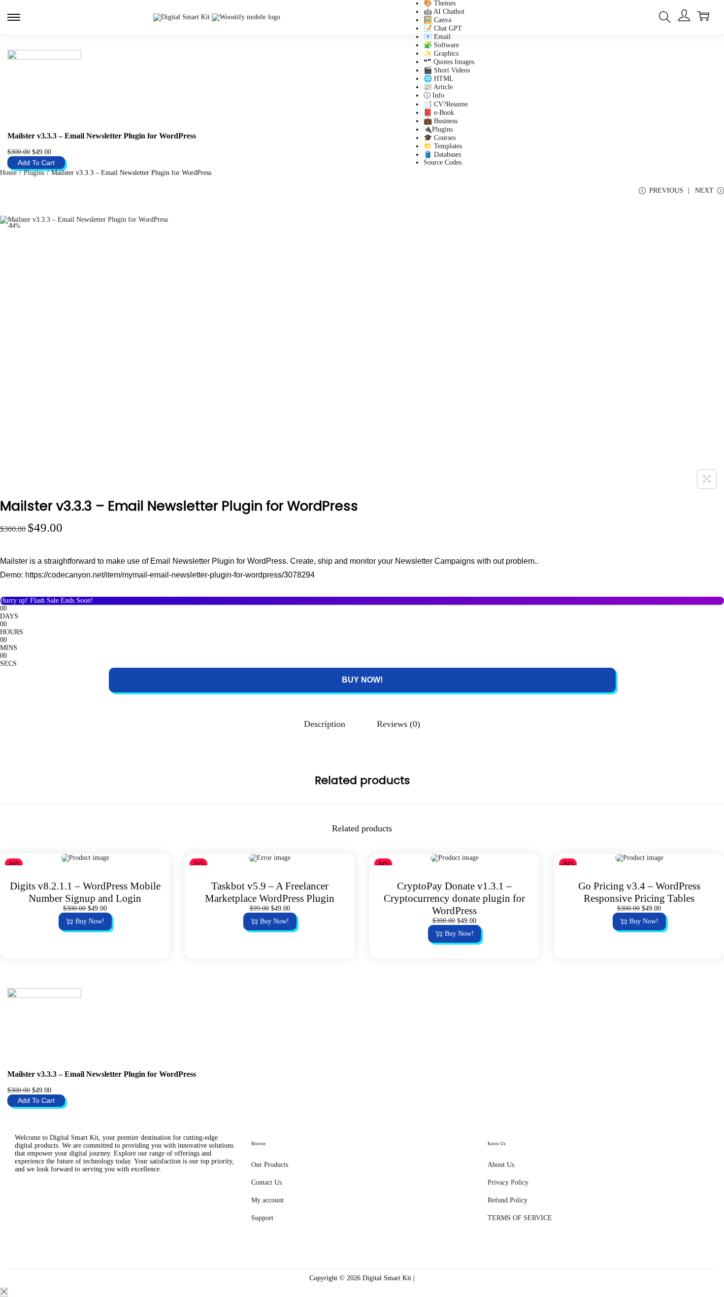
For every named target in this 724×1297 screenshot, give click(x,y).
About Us (501, 1164)
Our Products (269, 1164)
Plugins (34, 172)
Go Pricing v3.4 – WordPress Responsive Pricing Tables (639, 892)
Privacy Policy (508, 1182)
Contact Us (266, 1182)
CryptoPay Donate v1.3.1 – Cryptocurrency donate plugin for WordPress (454, 898)
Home (8, 172)
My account (267, 1200)
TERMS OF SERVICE (520, 1218)
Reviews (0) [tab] (398, 724)
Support (262, 1218)
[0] (703, 16)
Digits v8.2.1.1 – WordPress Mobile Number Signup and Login (85, 892)
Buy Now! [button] (89, 921)
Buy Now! (362, 680)
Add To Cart (36, 163)
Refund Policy (507, 1200)
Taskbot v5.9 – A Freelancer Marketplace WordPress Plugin (269, 892)
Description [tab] (324, 724)
